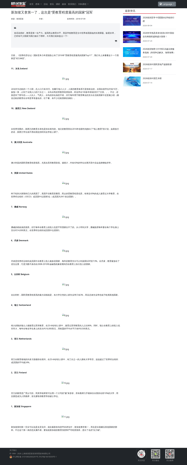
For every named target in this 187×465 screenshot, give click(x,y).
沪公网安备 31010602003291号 (25, 456)
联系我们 (72, 4)
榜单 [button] (37, 4)
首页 (31, 4)
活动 (46, 4)
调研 (58, 4)
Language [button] (168, 4)
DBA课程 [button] (82, 4)
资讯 (52, 4)
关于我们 (13, 450)
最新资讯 (130, 10)
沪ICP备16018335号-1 (48, 456)
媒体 (64, 4)
